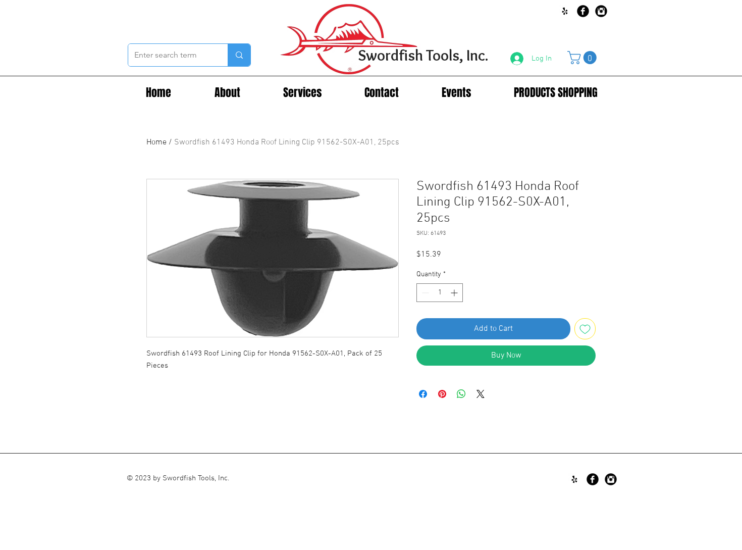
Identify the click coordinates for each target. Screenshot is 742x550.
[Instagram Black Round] (601, 11)
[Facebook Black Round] (583, 11)
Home (156, 142)
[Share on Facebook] (423, 394)
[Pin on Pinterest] (442, 394)
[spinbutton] (440, 293)
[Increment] (455, 293)
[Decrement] (424, 293)
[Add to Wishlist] (585, 328)
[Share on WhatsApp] (461, 394)
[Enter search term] (239, 55)
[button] (583, 57)
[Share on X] (480, 394)
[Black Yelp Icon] (565, 11)
